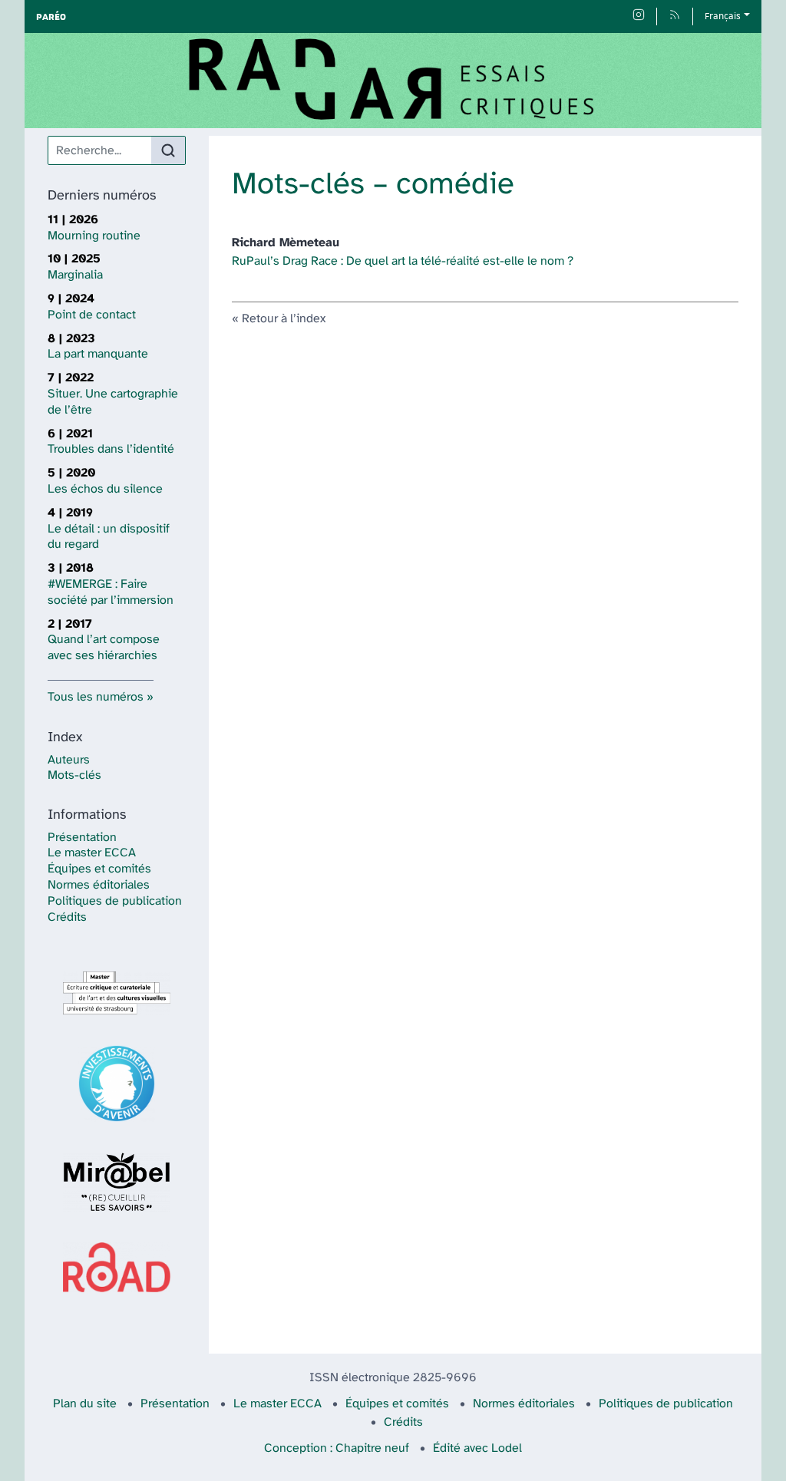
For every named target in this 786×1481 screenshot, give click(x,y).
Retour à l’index (283, 318)
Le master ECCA (92, 852)
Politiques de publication (115, 901)
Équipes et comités (99, 869)
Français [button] (723, 16)
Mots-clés (74, 775)
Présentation (82, 837)
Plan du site (85, 1403)
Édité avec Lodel (477, 1448)
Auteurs (69, 760)
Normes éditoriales (99, 885)
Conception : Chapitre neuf (336, 1448)
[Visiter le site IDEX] (117, 1083)
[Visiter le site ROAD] (117, 1267)
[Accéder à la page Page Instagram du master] (639, 16)
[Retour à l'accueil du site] (393, 80)
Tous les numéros (96, 697)
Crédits (67, 917)
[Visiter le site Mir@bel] (117, 1182)
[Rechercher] (168, 150)
